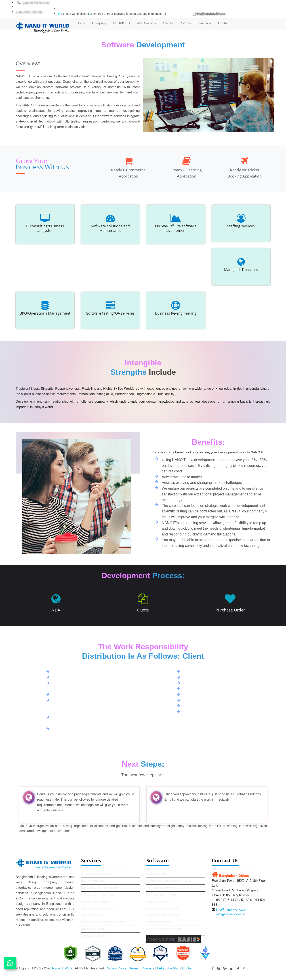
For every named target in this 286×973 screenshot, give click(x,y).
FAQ (160, 968)
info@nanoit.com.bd (230, 914)
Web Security (146, 23)
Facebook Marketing (95, 901)
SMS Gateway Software (162, 908)
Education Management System (167, 888)
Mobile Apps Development (163, 929)
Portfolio (185, 23)
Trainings (204, 23)
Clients (168, 23)
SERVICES (121, 23)
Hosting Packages (93, 881)
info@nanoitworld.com (210, 13)
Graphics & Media (92, 929)
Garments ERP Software (163, 915)
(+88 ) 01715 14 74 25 (35, 2)
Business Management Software (168, 881)
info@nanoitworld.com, (232, 909)
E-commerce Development (99, 895)
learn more (208, 553)
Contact (223, 23)
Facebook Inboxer (158, 922)
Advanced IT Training (95, 935)
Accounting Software (161, 895)
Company (99, 23)
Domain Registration (95, 874)
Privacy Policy (116, 968)
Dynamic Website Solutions (99, 888)
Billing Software (158, 901)
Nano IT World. (63, 968)
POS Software (156, 874)
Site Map (173, 968)
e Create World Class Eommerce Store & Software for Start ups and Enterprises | (112, 13)
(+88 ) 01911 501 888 (29, 11)
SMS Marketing (91, 915)
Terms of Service (141, 968)
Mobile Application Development (103, 922)
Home (80, 23)
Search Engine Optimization (100, 908)
